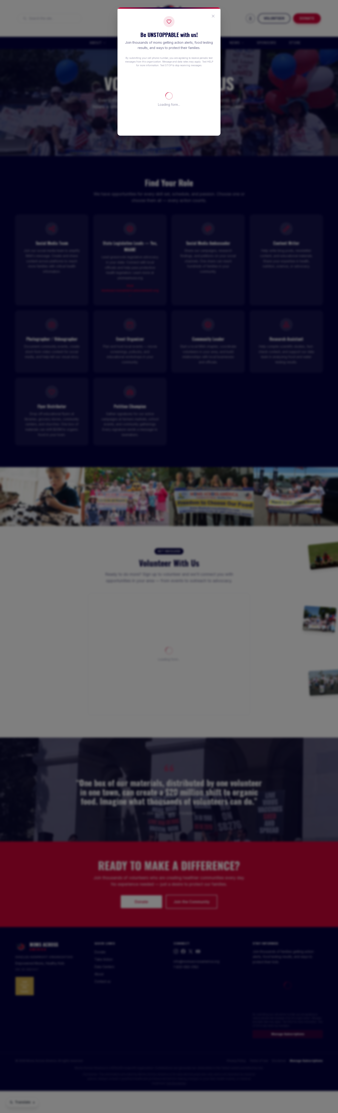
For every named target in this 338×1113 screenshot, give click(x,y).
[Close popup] (213, 16)
